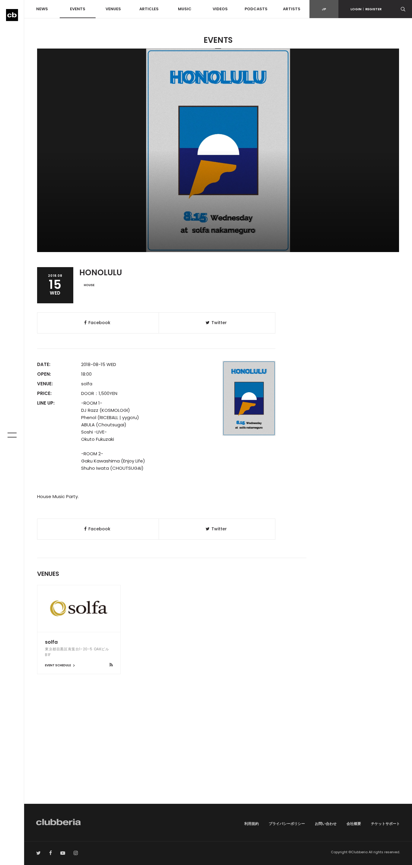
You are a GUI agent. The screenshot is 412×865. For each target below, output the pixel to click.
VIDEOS (220, 9)
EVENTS (77, 9)
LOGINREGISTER (366, 9)
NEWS (42, 9)
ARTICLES (149, 9)
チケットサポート (385, 823)
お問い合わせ (326, 823)
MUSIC (185, 9)
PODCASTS (256, 9)
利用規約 (251, 823)
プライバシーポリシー (287, 823)
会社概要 (354, 823)
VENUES (113, 9)
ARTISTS (291, 9)
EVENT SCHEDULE (58, 665)
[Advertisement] (218, 752)
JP (324, 9)
